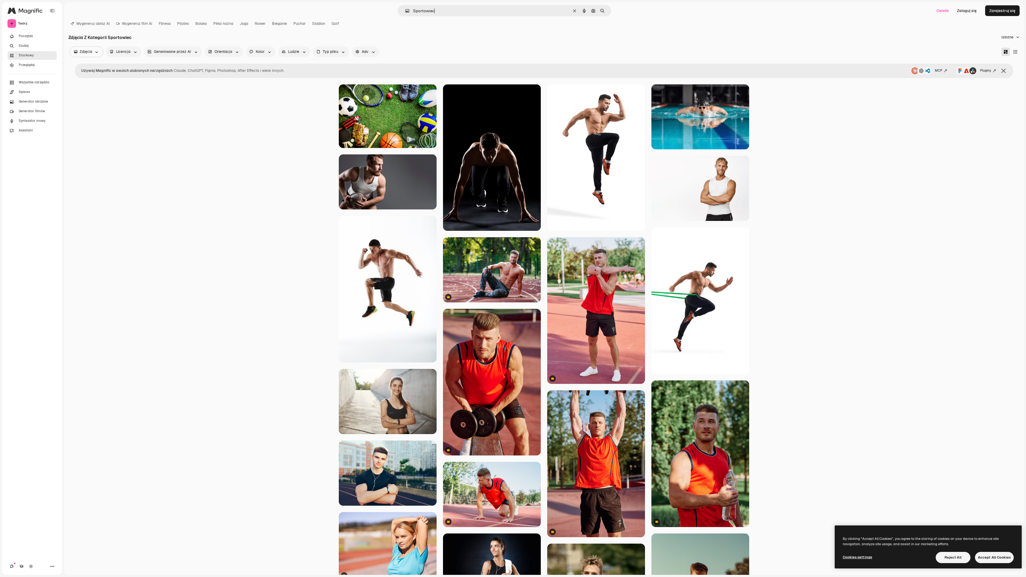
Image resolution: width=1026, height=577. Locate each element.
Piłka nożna (223, 23)
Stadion (318, 23)
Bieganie (279, 23)
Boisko (201, 23)
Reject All (953, 557)
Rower (260, 23)
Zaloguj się (967, 10)
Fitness (165, 23)
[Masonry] (1005, 52)
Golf (335, 23)
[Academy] (21, 566)
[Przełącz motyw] (31, 566)
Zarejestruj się (1002, 10)
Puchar (299, 23)
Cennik (942, 10)
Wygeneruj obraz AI (93, 23)
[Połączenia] (11, 566)
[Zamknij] (1003, 71)
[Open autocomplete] (405, 11)
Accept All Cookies (994, 557)
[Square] (1015, 52)
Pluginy (985, 70)
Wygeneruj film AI (137, 23)
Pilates (183, 23)
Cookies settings (857, 557)
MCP (938, 70)
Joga (244, 23)
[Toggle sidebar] (52, 10)
